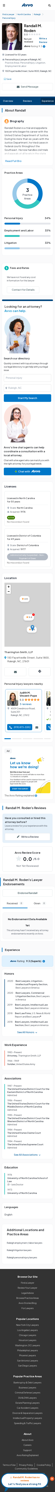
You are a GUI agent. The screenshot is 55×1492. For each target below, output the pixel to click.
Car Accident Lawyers (27, 1407)
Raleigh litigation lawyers (19, 1250)
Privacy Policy (26, 1465)
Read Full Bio (13, 161)
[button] (32, 628)
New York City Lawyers (27, 1325)
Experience (48, 100)
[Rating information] (44, 46)
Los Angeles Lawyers (27, 1330)
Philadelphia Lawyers (27, 1350)
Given (39, 903)
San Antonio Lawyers (27, 1360)
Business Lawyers (27, 1387)
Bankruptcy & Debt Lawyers (27, 1382)
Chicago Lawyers (27, 1335)
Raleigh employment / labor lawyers (24, 1242)
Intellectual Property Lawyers (27, 1418)
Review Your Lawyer (27, 1287)
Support (27, 1450)
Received (14, 903)
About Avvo (27, 1440)
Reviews (27, 100)
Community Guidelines (26, 1468)
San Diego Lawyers (27, 1365)
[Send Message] (15, 671)
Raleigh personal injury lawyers (22, 1257)
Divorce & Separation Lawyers (27, 1413)
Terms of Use (9, 1465)
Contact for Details (23, 289)
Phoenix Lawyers (27, 1355)
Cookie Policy (44, 1465)
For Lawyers (28, 1308)
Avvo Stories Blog (28, 1303)
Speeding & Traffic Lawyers (27, 1423)
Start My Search (27, 398)
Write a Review (43, 40)
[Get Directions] (40, 671)
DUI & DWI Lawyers (27, 1397)
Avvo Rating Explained (27, 1455)
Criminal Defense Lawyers (27, 1392)
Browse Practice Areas (27, 1298)
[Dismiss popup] (52, 1479)
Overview (8, 100)
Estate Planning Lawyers (28, 1402)
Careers (27, 1445)
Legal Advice (27, 1293)
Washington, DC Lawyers (27, 1345)
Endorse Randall (27, 893)
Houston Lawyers (27, 1340)
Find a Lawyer (27, 1282)
